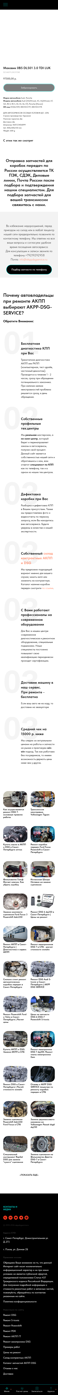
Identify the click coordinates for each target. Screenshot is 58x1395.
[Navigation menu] (5, 4)
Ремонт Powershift (12, 1325)
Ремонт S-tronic (11, 1320)
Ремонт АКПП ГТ (12, 1336)
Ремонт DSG (9, 1315)
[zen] (26, 1218)
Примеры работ (11, 1347)
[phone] (5, 1218)
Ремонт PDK (9, 1331)
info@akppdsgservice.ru (33, 259)
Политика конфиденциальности (20, 1301)
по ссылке (47, 588)
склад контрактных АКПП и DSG (37, 558)
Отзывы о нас (10, 1368)
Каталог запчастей (13, 1363)
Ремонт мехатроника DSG (17, 1341)
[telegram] (21, 1218)
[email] (16, 1218)
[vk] (11, 1218)
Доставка (8, 1373)
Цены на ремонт (12, 1352)
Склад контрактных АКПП (17, 1357)
